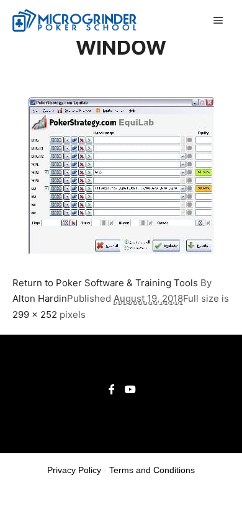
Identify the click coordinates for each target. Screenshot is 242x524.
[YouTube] (130, 389)
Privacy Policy (74, 470)
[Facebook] (112, 389)
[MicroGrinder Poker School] (74, 20)
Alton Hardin (39, 298)
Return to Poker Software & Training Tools (105, 283)
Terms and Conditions (152, 470)
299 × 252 (34, 314)
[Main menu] (218, 20)
